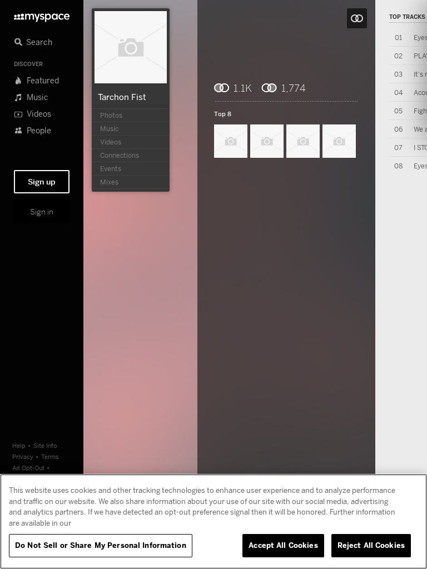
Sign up (42, 182)
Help (19, 445)
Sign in (41, 212)
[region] (213, 521)
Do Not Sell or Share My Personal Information (100, 545)
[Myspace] (41, 14)
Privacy (22, 456)
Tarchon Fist (122, 96)
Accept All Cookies (283, 545)
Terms (50, 456)
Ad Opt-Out (28, 467)
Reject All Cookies (371, 545)
